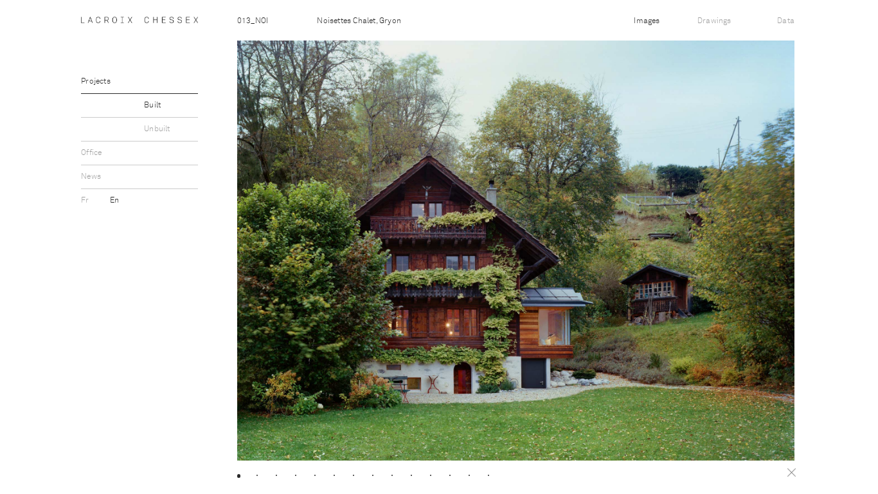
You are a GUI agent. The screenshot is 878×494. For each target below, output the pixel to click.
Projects (96, 82)
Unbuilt (157, 129)
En (114, 201)
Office (91, 153)
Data (785, 21)
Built (152, 105)
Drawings (714, 21)
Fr (86, 201)
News (91, 177)
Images (646, 21)
